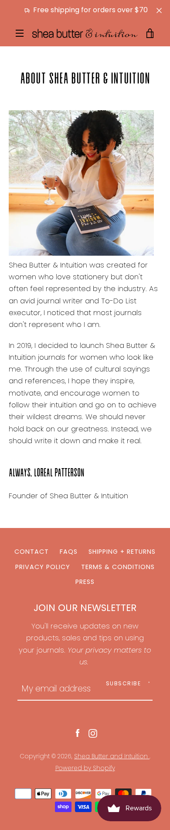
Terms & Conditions (118, 567)
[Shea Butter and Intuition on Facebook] (77, 732)
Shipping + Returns (122, 551)
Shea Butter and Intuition (112, 756)
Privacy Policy (42, 567)
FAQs (69, 551)
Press (85, 581)
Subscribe (123, 683)
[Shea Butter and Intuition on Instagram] (92, 732)
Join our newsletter (85, 608)
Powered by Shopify (85, 768)
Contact (31, 551)
